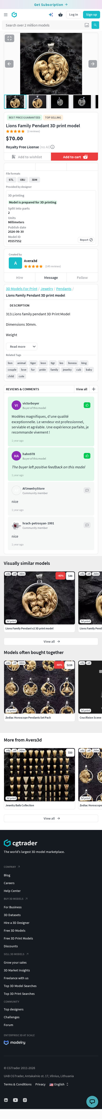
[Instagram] (25, 1100)
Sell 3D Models (14, 954)
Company (10, 867)
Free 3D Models (14, 930)
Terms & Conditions (18, 1084)
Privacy (40, 1084)
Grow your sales (15, 962)
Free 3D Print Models (18, 938)
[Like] (19, 167)
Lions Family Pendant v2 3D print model (29, 628)
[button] (87, 25)
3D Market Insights (17, 970)
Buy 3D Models (13, 898)
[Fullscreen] (9, 38)
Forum (8, 1025)
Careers (9, 883)
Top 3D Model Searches (20, 986)
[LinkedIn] (6, 1100)
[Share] (82, 167)
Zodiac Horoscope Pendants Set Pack (28, 717)
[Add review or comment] (93, 389)
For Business (13, 907)
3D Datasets (12, 915)
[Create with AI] (51, 14)
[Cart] (60, 14)
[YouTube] (15, 1100)
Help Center (12, 891)
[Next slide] (92, 64)
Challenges (11, 1017)
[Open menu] (5, 14)
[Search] (95, 25)
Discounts (11, 946)
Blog (7, 875)
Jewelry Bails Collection (19, 805)
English (57, 1084)
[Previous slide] (9, 64)
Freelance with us (16, 978)
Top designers (13, 1009)
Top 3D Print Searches (19, 994)
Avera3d (30, 260)
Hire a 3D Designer (16, 923)
